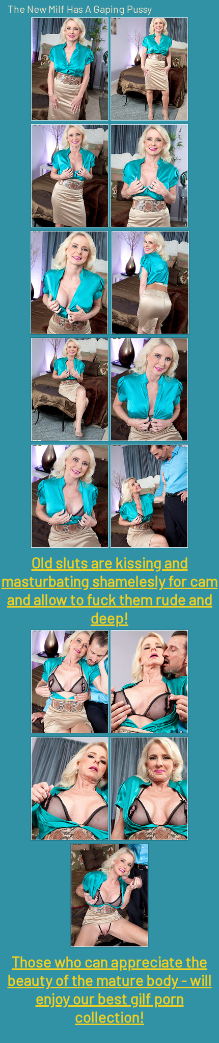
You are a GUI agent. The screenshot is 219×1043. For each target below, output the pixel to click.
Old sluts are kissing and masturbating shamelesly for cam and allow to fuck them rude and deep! (110, 590)
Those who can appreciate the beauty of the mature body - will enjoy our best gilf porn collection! (110, 989)
